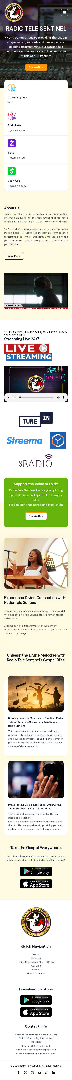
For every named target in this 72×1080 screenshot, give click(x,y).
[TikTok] (46, 1072)
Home (36, 954)
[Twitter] (25, 1072)
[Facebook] (18, 1072)
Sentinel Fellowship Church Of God (36, 962)
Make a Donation (36, 973)
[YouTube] (39, 1072)
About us (36, 958)
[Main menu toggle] (64, 12)
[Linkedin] (53, 1072)
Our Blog (36, 965)
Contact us (36, 969)
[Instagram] (32, 1072)
